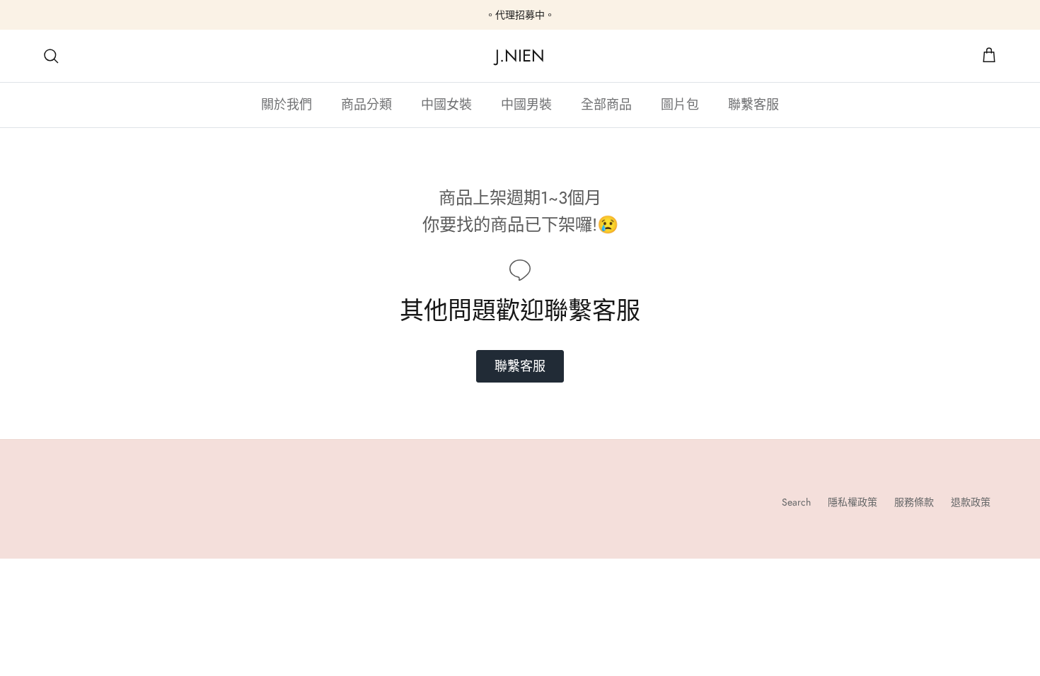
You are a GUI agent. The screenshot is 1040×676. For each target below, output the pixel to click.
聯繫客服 (753, 104)
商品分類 (366, 104)
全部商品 (606, 104)
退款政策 (970, 502)
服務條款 (914, 502)
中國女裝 (446, 104)
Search (796, 502)
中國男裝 (526, 104)
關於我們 (286, 104)
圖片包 (680, 104)
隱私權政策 (852, 502)
